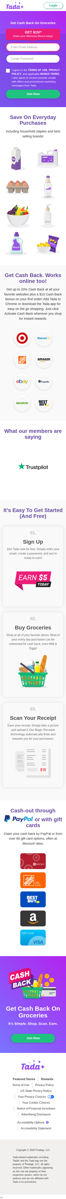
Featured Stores (24, 1079)
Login (53, 5)
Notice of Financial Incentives (36, 1108)
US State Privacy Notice (36, 1090)
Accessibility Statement (36, 1128)
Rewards (47, 1079)
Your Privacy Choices (32, 1096)
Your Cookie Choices (36, 1102)
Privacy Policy (44, 1085)
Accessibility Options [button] (30, 1122)
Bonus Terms (49, 73)
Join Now (33, 94)
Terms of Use (37, 70)
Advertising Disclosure (36, 1114)
